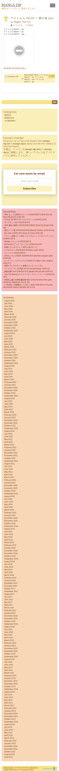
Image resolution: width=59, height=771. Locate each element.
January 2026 (10, 320)
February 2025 (10, 350)
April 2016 (8, 638)
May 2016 (8, 635)
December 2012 (11, 746)
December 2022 (11, 420)
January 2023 (10, 418)
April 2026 (8, 312)
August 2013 (9, 724)
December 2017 (11, 583)
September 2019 (11, 526)
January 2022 (10, 450)
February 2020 (10, 513)
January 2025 (10, 352)
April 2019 (8, 540)
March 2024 (9, 379)
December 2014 (11, 681)
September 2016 (11, 624)
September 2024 (11, 363)
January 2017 (10, 613)
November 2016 (11, 619)
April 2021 (8, 475)
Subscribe (29, 188)
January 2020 (10, 515)
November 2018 (11, 553)
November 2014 (11, 684)
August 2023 (9, 398)
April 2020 (8, 507)
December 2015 (11, 648)
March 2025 (9, 347)
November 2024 (11, 358)
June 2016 (8, 632)
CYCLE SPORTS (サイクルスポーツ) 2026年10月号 (25, 220)
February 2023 (10, 415)
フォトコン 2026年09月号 (15, 253)
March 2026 (9, 314)
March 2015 (9, 673)
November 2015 (11, 651)
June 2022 (8, 437)
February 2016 (10, 643)
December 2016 (11, 616)
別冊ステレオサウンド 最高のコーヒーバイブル (23, 266)
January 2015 (10, 678)
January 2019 (10, 548)
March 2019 (9, 542)
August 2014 (9, 692)
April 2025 (8, 344)
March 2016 (9, 640)
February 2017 (10, 610)
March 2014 (9, 705)
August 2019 (9, 529)
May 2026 (8, 309)
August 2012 (9, 754)
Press (36, 767)
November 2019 (11, 521)
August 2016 (9, 627)
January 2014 (10, 711)
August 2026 (9, 301)
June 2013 (8, 730)
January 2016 (10, 646)
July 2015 (8, 662)
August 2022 (9, 431)
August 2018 (9, 561)
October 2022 (9, 426)
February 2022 (10, 447)
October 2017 (9, 589)
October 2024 (9, 360)
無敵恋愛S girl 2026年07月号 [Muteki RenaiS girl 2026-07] (28, 271)
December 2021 (11, 453)
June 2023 (8, 404)
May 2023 (8, 407)
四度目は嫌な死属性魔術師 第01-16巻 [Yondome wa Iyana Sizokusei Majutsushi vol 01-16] (27, 281)
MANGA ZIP (8, 767)
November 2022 (11, 423)
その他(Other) (9, 121)
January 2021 (10, 483)
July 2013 (8, 727)
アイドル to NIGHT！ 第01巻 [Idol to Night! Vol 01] (32, 20)
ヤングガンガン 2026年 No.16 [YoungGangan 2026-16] (27, 269)
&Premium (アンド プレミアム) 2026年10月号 (23, 244)
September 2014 (11, 689)
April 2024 (8, 377)
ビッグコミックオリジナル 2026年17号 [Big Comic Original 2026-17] (28, 262)
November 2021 (11, 456)
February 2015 (10, 676)
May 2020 (8, 504)
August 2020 (9, 496)
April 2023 (8, 409)
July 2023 (8, 401)
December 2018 (11, 551)
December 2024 (11, 355)
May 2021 (8, 472)
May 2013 (8, 733)
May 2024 (8, 374)
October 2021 (9, 458)
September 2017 (11, 591)
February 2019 (10, 545)
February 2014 (10, 708)
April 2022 (8, 442)
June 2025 (8, 339)
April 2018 (8, 572)
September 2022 (11, 428)
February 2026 (10, 317)
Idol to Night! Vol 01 (31, 75)
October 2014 (9, 686)
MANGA (30, 25)
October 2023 (9, 393)
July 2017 (8, 597)
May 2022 (8, 439)
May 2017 (8, 602)
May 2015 (8, 667)
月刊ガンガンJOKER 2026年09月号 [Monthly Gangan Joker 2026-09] (28, 257)
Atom (15, 769)
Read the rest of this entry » (15, 68)
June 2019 (8, 534)
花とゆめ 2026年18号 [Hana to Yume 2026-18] (23, 233)
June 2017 (8, 600)
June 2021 (8, 469)
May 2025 (8, 341)
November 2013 (11, 716)
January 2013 (10, 743)
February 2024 (10, 382)
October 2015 (9, 654)
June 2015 (8, 665)
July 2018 (8, 564)
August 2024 (9, 366)
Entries (6, 769)
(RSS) (11, 769)
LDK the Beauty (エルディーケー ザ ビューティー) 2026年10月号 (28, 275)
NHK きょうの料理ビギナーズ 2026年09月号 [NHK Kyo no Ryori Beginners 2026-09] (27, 216)
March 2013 (9, 738)
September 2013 (11, 722)
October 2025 (9, 328)
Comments (25, 769)
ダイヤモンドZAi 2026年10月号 (17, 222)
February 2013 (10, 741)
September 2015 (11, 657)
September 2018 (11, 559)
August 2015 (9, 659)
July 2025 (8, 336)
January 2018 (10, 580)
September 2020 (11, 494)
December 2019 (11, 518)
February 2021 (10, 480)
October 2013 (9, 719)
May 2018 (8, 570)
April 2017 (8, 605)
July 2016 (8, 629)
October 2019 (9, 523)
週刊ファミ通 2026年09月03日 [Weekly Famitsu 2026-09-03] (29, 230)
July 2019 (8, 532)
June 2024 (8, 371)
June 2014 (8, 697)
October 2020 (9, 491)
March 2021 (9, 477)
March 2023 (9, 412)
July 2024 (8, 369)
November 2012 (11, 749)
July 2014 (8, 695)
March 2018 (9, 575)
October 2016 (9, 621)
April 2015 (8, 670)
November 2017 (11, 586)
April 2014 (8, 703)
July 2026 (8, 303)
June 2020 (8, 502)
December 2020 (11, 485)
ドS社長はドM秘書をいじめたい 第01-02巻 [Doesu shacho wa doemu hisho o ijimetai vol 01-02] (28, 286)
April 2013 (8, 735)
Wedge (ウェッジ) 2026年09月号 (17, 241)
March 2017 (9, 608)
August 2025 (9, 333)
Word (32, 767)
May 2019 (8, 537)
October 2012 (9, 752)
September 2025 (11, 331)
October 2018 (9, 556)
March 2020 (9, 510)
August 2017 (9, 594)
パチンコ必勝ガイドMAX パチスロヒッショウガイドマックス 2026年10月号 (28, 237)
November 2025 (11, 325)
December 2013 (11, 714)
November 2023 (11, 390)
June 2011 (8, 757)
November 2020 (11, 488)
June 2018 (8, 567)
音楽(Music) (9, 118)
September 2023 (11, 396)
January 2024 (10, 385)
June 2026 (8, 306)
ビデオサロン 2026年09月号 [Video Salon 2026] (24, 250)
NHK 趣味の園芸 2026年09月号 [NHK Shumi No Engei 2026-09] (28, 226)
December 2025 (11, 322)
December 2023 (11, 388)
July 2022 (8, 434)
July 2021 (8, 466)
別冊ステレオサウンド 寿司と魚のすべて (20, 247)
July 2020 (8, 499)
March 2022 (9, 445)
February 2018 (10, 578)
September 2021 (11, 461)
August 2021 (9, 464)
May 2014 (8, 700)
